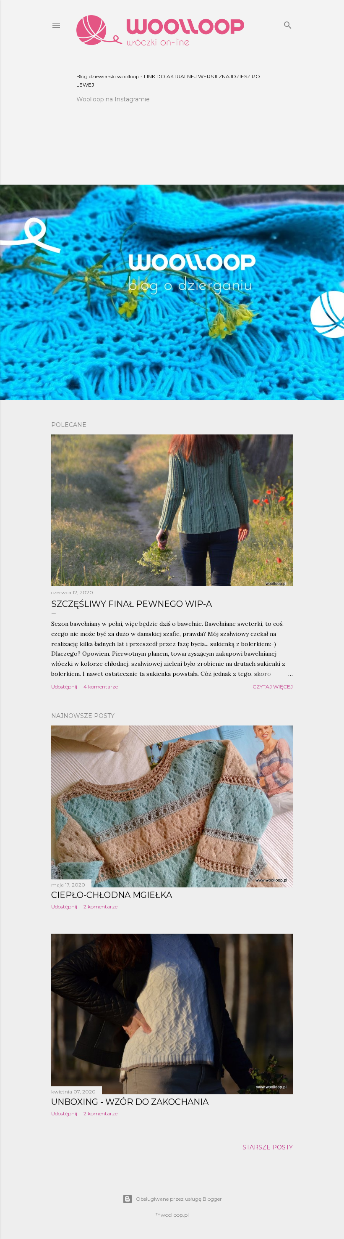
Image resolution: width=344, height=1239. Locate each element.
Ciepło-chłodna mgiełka (111, 895)
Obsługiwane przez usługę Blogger (179, 1199)
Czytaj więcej (273, 686)
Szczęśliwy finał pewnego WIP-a (131, 604)
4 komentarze (100, 686)
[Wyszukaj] (288, 23)
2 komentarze (100, 906)
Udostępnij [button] (64, 686)
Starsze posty (267, 1147)
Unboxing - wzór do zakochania (129, 1102)
